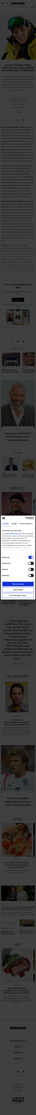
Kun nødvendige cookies (18, 595)
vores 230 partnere (12, 533)
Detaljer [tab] (14, 523)
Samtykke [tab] (5, 523)
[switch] (31, 563)
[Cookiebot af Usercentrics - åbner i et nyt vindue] (25, 518)
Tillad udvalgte (18, 590)
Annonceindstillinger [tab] (27, 523)
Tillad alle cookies (18, 584)
